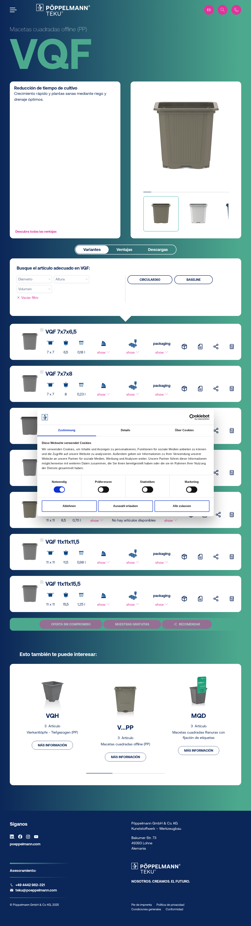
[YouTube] (37, 836)
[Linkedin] (13, 836)
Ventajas (124, 249)
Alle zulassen (182, 506)
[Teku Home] (63, 10)
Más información (52, 745)
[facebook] (21, 836)
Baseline (193, 279)
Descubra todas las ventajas (35, 231)
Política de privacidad (170, 904)
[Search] (222, 10)
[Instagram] (29, 836)
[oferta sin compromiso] (200, 346)
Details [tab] (125, 430)
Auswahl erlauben (125, 506)
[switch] (103, 490)
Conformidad (174, 909)
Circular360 (150, 279)
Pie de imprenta (141, 904)
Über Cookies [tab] (184, 430)
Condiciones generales (146, 909)
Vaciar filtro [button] (29, 298)
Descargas (158, 249)
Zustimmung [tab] (66, 430)
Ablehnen (69, 506)
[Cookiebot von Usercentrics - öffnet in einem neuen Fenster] (192, 417)
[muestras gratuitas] (184, 346)
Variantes (92, 249)
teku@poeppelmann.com (36, 890)
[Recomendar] (216, 346)
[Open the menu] (13, 9)
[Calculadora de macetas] (232, 346)
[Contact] (236, 10)
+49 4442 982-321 (30, 885)
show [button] (101, 352)
